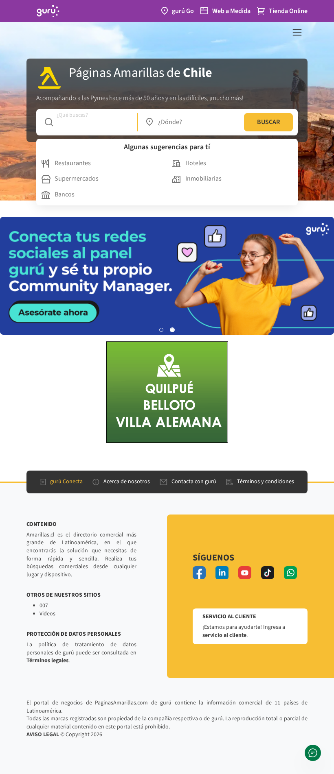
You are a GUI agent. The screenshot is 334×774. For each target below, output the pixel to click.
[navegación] (297, 32)
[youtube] (244, 572)
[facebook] (199, 572)
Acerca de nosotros (126, 481)
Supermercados (77, 178)
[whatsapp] (290, 572)
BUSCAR (268, 122)
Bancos (65, 194)
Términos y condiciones (265, 481)
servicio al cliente (224, 635)
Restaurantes (73, 163)
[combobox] (87, 122)
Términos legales (47, 660)
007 (44, 606)
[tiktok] (267, 572)
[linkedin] (222, 572)
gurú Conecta (66, 481)
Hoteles (195, 163)
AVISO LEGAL (42, 734)
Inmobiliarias (203, 178)
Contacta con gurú (193, 481)
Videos (47, 614)
